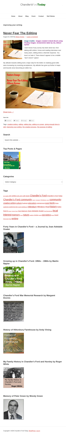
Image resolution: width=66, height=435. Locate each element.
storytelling (46, 215)
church (47, 200)
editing (21, 124)
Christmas (43, 200)
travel (56, 215)
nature (26, 215)
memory (16, 215)
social (40, 215)
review (36, 215)
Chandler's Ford (38, 195)
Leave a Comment (32, 37)
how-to (5, 211)
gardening (6, 207)
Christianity (37, 200)
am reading (6, 196)
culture (19, 203)
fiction (57, 203)
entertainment (41, 203)
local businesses (48, 211)
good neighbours (22, 207)
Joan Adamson (22, 211)
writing (15, 218)
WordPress (32, 431)
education (32, 203)
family (52, 203)
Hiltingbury (32, 207)
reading (31, 215)
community (55, 199)
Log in (38, 431)
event (47, 203)
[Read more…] (8, 112)
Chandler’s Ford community (17, 199)
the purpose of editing (44, 127)
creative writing (12, 124)
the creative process (29, 127)
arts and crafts (21, 196)
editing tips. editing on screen (34, 124)
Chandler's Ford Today (33, 5)
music (21, 215)
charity (33, 200)
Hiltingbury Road (43, 207)
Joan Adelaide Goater (36, 211)
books (28, 196)
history (53, 206)
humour (9, 211)
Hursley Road (15, 211)
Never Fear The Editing (20, 33)
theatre (52, 215)
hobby (59, 207)
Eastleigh (25, 203)
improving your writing (14, 127)
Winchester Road (7, 219)
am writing (13, 196)
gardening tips (13, 207)
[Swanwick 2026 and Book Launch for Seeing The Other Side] (11, 161)
